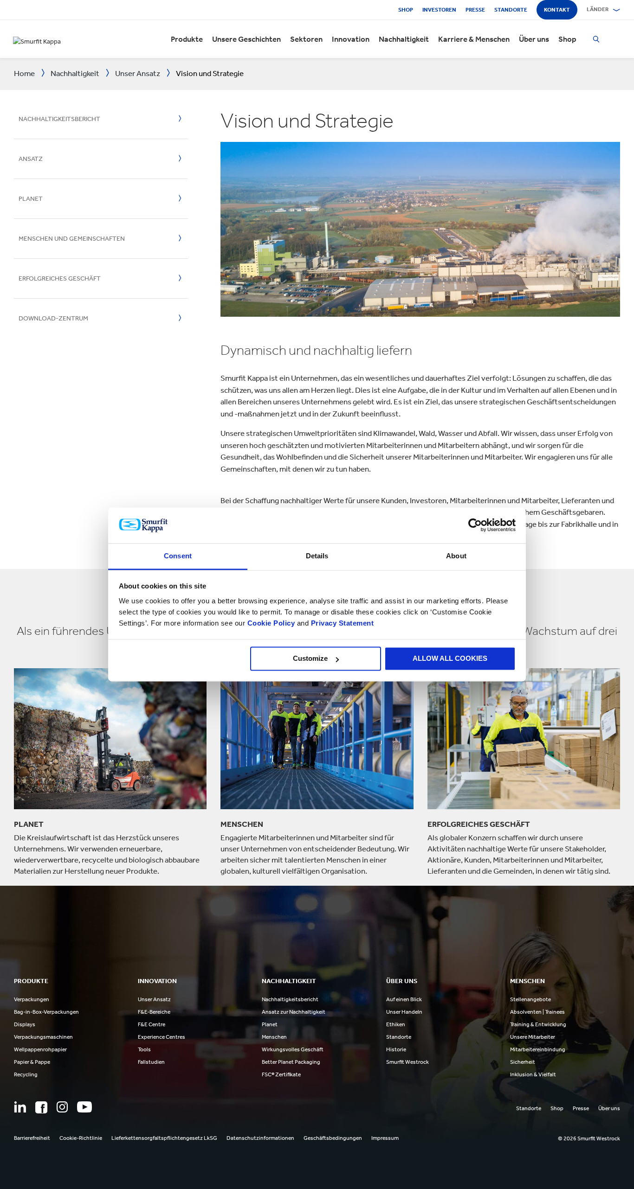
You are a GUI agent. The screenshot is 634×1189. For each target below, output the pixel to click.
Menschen (274, 1037)
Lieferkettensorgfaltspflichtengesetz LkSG (164, 1138)
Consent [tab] (178, 556)
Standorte (510, 9)
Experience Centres (161, 1037)
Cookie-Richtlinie (80, 1138)
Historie (396, 1049)
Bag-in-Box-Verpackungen (46, 1012)
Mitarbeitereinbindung (537, 1049)
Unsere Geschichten (246, 39)
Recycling (26, 1074)
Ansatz (31, 159)
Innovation (350, 39)
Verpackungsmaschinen (43, 1037)
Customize (310, 659)
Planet (31, 199)
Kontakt (557, 9)
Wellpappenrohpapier (40, 1049)
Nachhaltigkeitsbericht (59, 119)
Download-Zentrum (53, 318)
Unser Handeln (404, 1012)
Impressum (385, 1138)
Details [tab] (317, 556)
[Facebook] (41, 1107)
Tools (144, 1049)
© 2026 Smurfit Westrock (589, 1138)
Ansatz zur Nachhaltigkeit (293, 1012)
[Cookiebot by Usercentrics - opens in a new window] (475, 525)
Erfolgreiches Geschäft (60, 278)
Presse (475, 9)
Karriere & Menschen (474, 39)
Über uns (534, 39)
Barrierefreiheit (32, 1138)
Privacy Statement (341, 623)
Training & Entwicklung (538, 1024)
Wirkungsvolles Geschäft (292, 1049)
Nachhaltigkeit (404, 39)
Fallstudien (151, 1062)
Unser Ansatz (154, 999)
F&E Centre (151, 1024)
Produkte (187, 39)
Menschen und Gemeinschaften (72, 239)
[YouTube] (84, 1106)
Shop (405, 9)
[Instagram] (62, 1106)
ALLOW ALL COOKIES (450, 659)
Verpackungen (31, 999)
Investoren (439, 9)
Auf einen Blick (404, 999)
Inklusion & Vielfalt (533, 1074)
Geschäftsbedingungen (333, 1138)
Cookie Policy (271, 623)
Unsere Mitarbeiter (532, 1037)
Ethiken (395, 1024)
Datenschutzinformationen (260, 1138)
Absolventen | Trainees (537, 1012)
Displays (24, 1024)
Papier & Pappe (32, 1062)
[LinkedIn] (20, 1106)
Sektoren (306, 39)
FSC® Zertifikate (281, 1074)
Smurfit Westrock (407, 1062)
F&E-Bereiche (154, 1012)
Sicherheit (522, 1062)
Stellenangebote (530, 999)
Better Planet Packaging (291, 1062)
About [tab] (456, 556)
